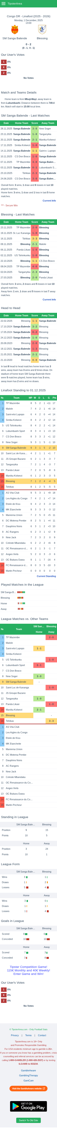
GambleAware (28, 1070)
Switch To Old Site (28, 1120)
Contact (42, 1035)
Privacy (15, 1035)
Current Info (49, 200)
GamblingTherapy (28, 1075)
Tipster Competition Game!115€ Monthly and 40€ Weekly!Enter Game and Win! (28, 970)
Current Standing (46, 576)
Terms (28, 1035)
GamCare (29, 1080)
